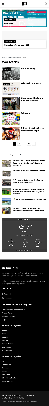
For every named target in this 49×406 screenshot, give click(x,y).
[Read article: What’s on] (11, 118)
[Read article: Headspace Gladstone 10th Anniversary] (11, 103)
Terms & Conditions (9, 316)
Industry (5, 330)
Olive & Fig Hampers (31, 83)
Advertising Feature (10, 378)
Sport (4, 334)
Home (3, 57)
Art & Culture (7, 350)
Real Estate (6, 347)
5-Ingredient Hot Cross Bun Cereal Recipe (32, 129)
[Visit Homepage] (24, 3)
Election (5, 340)
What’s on (26, 113)
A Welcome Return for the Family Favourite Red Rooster (28, 181)
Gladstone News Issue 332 (16, 45)
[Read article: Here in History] (11, 73)
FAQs (4, 320)
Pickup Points (29, 395)
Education (6, 374)
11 (29, 144)
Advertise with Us (7, 398)
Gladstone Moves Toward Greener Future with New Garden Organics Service (29, 191)
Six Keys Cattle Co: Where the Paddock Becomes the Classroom (28, 209)
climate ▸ (24, 251)
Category (10, 57)
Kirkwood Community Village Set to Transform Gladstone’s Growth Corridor (29, 163)
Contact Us (20, 398)
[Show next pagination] (34, 144)
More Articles (10, 20)
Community (7, 69)
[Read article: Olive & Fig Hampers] (11, 88)
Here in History (28, 68)
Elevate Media (32, 401)
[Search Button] (46, 3)
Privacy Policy (7, 313)
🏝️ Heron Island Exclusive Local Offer (29, 199)
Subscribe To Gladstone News (13, 309)
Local (4, 361)
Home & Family (7, 381)
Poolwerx (8, 23)
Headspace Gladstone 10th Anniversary (32, 99)
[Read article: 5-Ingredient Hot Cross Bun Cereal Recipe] (11, 133)
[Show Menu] (3, 3)
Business (6, 84)
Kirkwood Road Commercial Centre (29, 171)
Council (4, 337)
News (16, 57)
